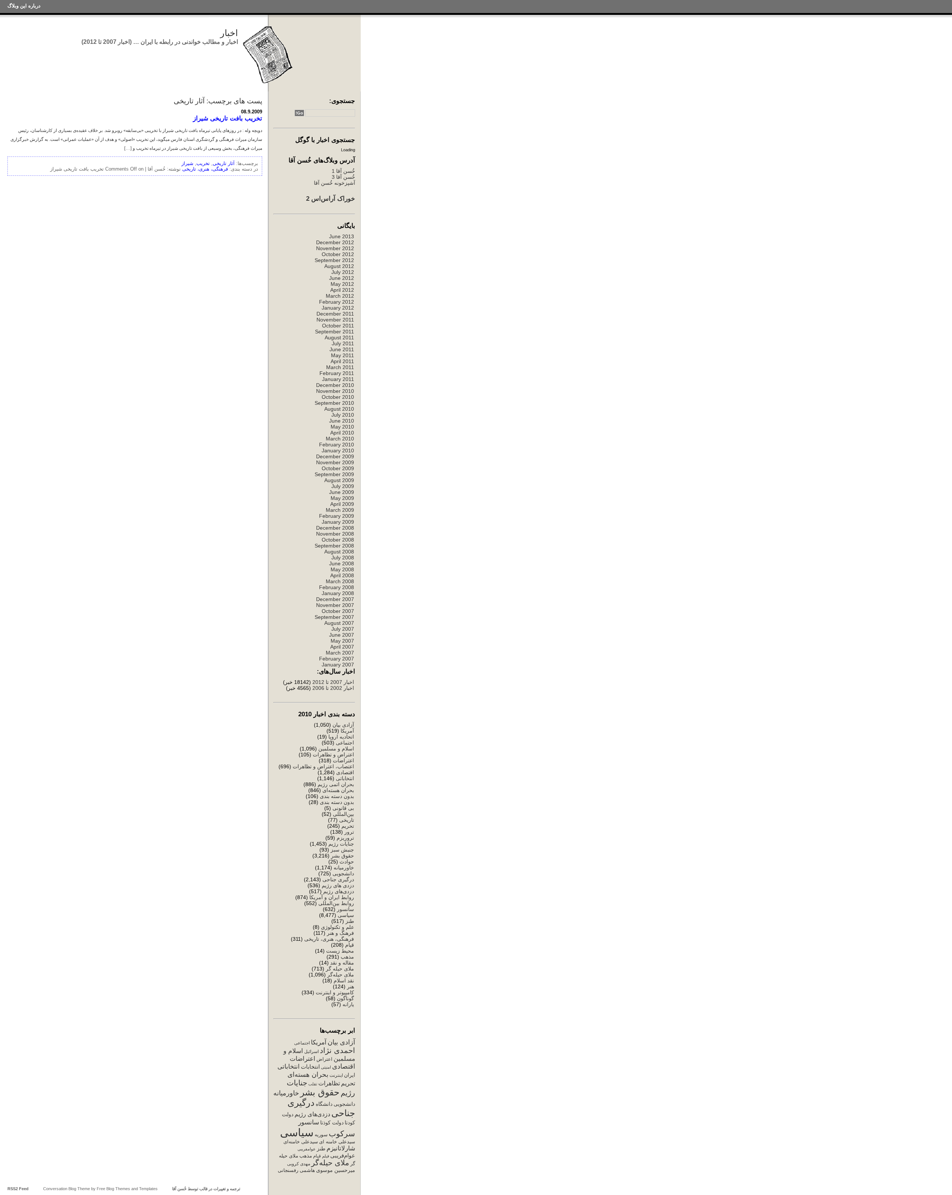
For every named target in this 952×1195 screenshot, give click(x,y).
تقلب (312, 1084)
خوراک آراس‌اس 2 (330, 198)
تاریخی (346, 820)
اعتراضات (343, 760)
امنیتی (326, 1067)
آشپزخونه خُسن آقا (334, 183)
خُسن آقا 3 (343, 177)
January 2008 (338, 593)
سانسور (345, 909)
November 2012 (335, 248)
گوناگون (345, 998)
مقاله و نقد (342, 963)
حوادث (347, 862)
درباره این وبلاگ (24, 6)
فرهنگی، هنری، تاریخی (329, 939)
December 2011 (335, 314)
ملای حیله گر (340, 969)
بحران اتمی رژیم (336, 784)
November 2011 (335, 320)
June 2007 (341, 635)
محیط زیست (340, 951)
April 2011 (342, 361)
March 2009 (340, 510)
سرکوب (342, 1133)
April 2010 (342, 433)
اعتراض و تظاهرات (333, 755)
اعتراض (324, 1059)
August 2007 (339, 623)
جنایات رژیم (341, 844)
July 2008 (342, 558)
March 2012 (340, 296)
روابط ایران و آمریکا (331, 897)
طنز (349, 921)
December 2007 (335, 599)
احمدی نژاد (337, 1050)
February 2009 (336, 516)
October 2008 (338, 540)
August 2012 (339, 266)
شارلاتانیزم (341, 1148)
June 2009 (341, 492)
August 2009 (339, 480)
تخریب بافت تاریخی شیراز (227, 118)
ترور (349, 832)
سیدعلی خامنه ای (337, 1141)
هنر (350, 986)
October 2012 (338, 254)
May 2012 (342, 284)
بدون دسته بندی (337, 796)
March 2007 (340, 653)
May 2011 (342, 355)
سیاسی (346, 915)
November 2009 (335, 462)
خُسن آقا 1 (343, 171)
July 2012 (342, 272)
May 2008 (342, 569)
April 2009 (342, 504)
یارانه (348, 1004)
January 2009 (338, 522)
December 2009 (335, 456)
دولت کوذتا (332, 1122)
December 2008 (335, 528)
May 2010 (342, 427)
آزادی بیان (343, 725)
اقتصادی (345, 772)
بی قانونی (343, 808)
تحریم (347, 826)
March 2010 (340, 439)
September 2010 (334, 403)
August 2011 (339, 337)
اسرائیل (311, 1051)
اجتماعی (345, 743)
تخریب (203, 163)
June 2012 (341, 278)
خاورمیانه (344, 868)
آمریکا (347, 731)
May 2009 (342, 498)
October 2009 (338, 468)
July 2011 (343, 343)
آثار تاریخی (224, 163)
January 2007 (338, 665)
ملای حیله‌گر (340, 975)
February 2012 (336, 302)
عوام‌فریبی (342, 1156)
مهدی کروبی (298, 1163)
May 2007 (342, 641)
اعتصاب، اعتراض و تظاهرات (323, 766)
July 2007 (342, 629)
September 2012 (334, 260)
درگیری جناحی (338, 879)
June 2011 (341, 349)
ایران (349, 1075)
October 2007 (338, 611)
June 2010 (341, 421)
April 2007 (342, 647)
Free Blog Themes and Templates (127, 1188)
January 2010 (338, 450)
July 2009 (342, 486)
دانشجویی (343, 873)
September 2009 (334, 474)
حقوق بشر (342, 856)
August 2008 (339, 552)
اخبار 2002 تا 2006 (333, 688)
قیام (349, 945)
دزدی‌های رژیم (338, 891)
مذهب (347, 957)
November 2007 (335, 605)
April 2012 (342, 290)
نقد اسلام (344, 981)
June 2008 (341, 563)
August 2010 (339, 409)
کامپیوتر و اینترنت (335, 992)
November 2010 (335, 391)
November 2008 (335, 534)
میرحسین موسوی (335, 1170)
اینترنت (336, 1075)
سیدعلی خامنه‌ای (300, 1141)
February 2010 (336, 445)
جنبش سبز (342, 850)
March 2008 (340, 581)
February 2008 (336, 587)
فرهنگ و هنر (340, 933)
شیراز (187, 163)
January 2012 (338, 308)
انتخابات (310, 1067)
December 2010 (335, 385)
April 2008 (342, 575)
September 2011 (334, 332)
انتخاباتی (345, 778)
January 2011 (338, 379)
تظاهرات (329, 1083)
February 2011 (336, 373)
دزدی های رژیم (338, 885)
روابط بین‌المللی (336, 903)
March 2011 (340, 367)
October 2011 (338, 326)
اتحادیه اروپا (341, 737)
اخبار (229, 33)
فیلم (325, 1156)
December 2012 (335, 242)
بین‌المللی (343, 814)
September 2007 (334, 617)
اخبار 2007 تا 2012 (332, 682)
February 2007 (336, 659)
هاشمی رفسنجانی (296, 1170)
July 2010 (342, 415)
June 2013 (341, 236)
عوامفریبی (307, 1149)
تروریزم (345, 838)
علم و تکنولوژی (337, 927)
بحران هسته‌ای (338, 790)
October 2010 (338, 397)
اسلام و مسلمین (336, 749)
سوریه (321, 1134)
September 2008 (334, 546)
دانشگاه (324, 1104)
